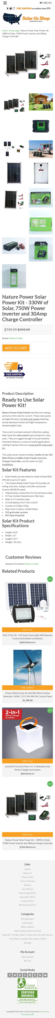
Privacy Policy (28, 877)
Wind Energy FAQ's (27, 905)
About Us (27, 873)
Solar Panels (27, 923)
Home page (14, 30)
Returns (27, 885)
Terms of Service (27, 881)
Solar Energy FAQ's (27, 893)
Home (4, 30)
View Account (27, 957)
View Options (27, 687)
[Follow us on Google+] (25, 975)
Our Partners (27, 889)
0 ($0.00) (47, 2)
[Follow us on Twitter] (15, 975)
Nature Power (16, 338)
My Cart (27, 961)
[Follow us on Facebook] (9, 975)
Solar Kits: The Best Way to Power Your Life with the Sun (27, 935)
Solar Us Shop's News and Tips (27, 931)
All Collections (27, 919)
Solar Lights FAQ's (27, 897)
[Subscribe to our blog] (40, 975)
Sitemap (27, 943)
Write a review (31, 563)
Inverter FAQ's (27, 901)
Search (28, 869)
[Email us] (45, 975)
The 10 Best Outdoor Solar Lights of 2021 (27, 939)
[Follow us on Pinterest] (20, 975)
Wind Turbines (27, 927)
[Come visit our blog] (35, 975)
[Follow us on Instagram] (30, 975)
